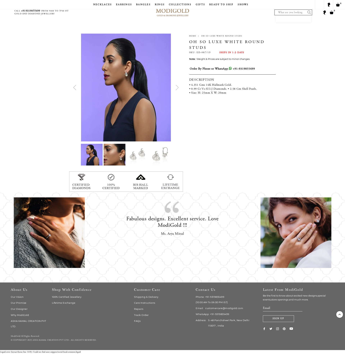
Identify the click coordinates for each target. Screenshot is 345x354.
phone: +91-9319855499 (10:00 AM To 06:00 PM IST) (212, 300)
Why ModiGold (20, 315)
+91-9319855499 (243, 68)
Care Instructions (144, 303)
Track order (141, 315)
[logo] (172, 9)
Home (192, 36)
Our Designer (19, 309)
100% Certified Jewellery (66, 297)
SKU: (192, 53)
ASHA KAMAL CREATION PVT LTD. (28, 324)
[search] (308, 12)
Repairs (138, 309)
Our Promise (18, 303)
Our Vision (17, 297)
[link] (266, 329)
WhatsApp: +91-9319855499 (212, 314)
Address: (222, 323)
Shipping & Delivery (146, 297)
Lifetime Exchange (63, 303)
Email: (219, 308)
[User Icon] (324, 12)
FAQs (137, 321)
